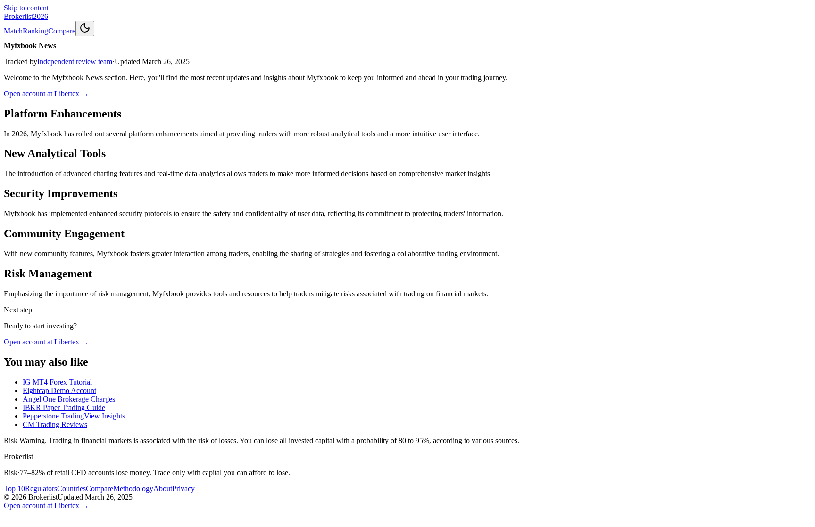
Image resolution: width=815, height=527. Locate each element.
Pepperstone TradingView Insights (74, 416)
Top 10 (14, 489)
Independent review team (74, 62)
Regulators (41, 489)
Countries (71, 489)
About (162, 489)
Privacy (183, 489)
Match (13, 31)
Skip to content (26, 8)
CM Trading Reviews (55, 424)
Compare (61, 31)
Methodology (133, 489)
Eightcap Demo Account (59, 390)
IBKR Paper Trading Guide (64, 407)
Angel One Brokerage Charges (69, 399)
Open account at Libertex (46, 94)
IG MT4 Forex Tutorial (57, 382)
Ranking (35, 31)
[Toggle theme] (84, 28)
